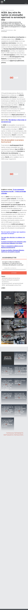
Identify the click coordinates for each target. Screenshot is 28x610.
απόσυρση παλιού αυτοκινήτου (11, 278)
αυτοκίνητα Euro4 (18, 283)
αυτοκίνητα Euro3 (7, 283)
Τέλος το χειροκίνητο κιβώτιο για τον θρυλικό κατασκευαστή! (12, 246)
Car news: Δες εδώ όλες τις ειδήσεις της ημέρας (13, 238)
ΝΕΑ (7, 10)
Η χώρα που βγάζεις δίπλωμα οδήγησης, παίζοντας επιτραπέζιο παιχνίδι (12, 251)
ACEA (3, 285)
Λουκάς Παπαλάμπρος (7, 30)
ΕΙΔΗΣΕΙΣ (11, 10)
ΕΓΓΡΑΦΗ (14, 272)
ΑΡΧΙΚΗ (3, 10)
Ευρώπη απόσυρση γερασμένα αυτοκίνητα (10, 280)
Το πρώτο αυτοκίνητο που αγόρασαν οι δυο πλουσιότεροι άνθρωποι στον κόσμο (13, 242)
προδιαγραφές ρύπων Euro (13, 285)
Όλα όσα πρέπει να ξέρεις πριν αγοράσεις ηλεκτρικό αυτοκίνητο (13, 232)
